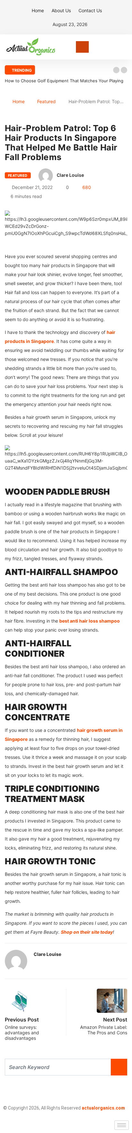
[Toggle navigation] (82, 47)
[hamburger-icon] (121, 1125)
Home (38, 10)
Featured (46, 101)
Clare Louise (70, 175)
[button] (116, 70)
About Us (61, 10)
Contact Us (90, 10)
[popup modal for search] (125, 47)
